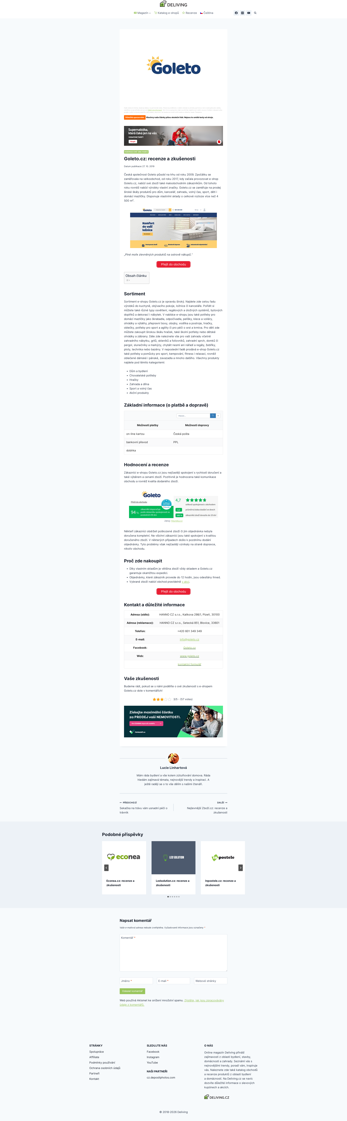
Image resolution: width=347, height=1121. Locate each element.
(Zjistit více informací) (155, 110)
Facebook (153, 1051)
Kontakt (94, 1079)
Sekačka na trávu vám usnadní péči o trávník (143, 807)
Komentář (128, 937)
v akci (185, 581)
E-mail (163, 981)
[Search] (213, 415)
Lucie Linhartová (173, 768)
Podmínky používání (102, 1062)
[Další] (240, 868)
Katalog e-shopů (168, 13)
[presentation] (124, 857)
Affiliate (94, 1057)
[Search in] (218, 415)
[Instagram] (242, 13)
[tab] (168, 896)
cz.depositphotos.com (161, 1077)
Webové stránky (205, 981)
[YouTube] (248, 13)
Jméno (126, 981)
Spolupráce (96, 1051)
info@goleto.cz (189, 639)
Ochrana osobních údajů (104, 1068)
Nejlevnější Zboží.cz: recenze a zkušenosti (207, 807)
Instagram (153, 1057)
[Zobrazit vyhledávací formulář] (255, 12)
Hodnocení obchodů (136, 152)
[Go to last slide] (106, 868)
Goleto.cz (189, 647)
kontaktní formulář (189, 664)
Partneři (94, 1073)
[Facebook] (236, 13)
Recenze (191, 13)
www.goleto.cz (189, 656)
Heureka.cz (177, 520)
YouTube (152, 1062)
